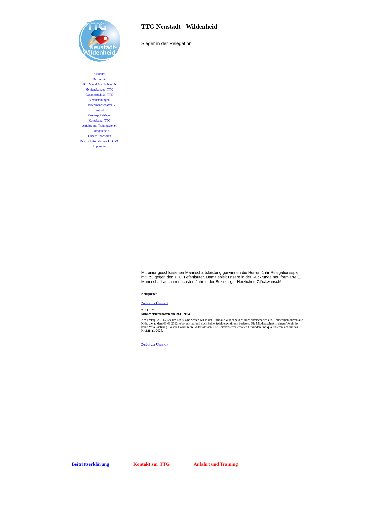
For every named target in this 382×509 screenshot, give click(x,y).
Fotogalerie (100, 130)
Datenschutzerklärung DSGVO (99, 141)
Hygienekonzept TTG (99, 89)
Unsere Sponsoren (99, 136)
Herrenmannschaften (100, 105)
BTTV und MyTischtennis (99, 84)
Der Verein (99, 79)
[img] (99, 41)
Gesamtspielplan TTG (99, 94)
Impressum (99, 146)
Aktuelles (99, 74)
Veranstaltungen (100, 99)
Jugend (99, 110)
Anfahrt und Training (216, 464)
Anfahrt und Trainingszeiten (99, 125)
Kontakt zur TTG (100, 120)
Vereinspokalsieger (99, 115)
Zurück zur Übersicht (154, 303)
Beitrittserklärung (90, 464)
